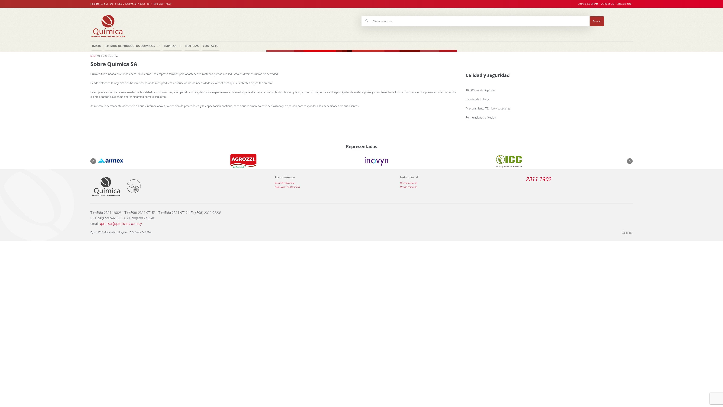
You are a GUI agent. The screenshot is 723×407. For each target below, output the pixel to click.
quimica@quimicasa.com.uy (121, 223)
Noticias (192, 46)
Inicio (96, 46)
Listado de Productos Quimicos (130, 46)
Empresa (170, 46)
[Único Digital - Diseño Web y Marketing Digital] (627, 232)
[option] (163, 161)
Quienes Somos (408, 183)
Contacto (211, 46)
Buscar (597, 21)
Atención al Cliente (588, 3)
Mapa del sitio (624, 3)
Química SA (607, 3)
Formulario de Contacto (287, 187)
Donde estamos (408, 187)
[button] (93, 161)
